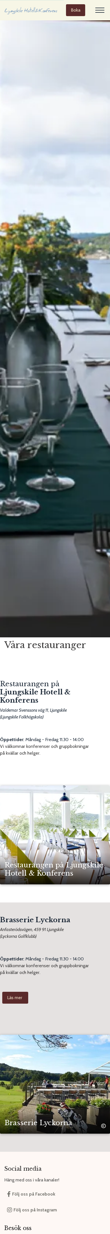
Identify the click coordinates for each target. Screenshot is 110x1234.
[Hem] (31, 10)
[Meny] (100, 10)
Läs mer (15, 997)
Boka (75, 10)
